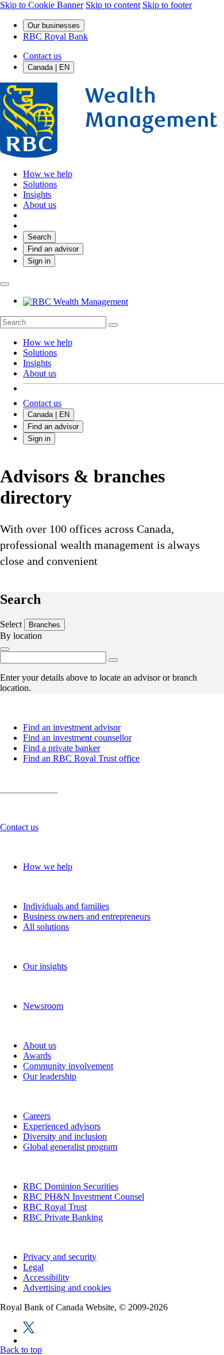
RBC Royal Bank (55, 36)
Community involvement (68, 1066)
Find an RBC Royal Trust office (81, 758)
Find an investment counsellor (77, 738)
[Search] (113, 325)
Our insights (45, 966)
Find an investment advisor (72, 727)
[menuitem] (112, 322)
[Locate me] (4, 649)
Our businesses (54, 25)
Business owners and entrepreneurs (86, 916)
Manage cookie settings (112, 1315)
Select (12, 624)
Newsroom (43, 1006)
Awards (37, 1056)
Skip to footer (167, 5)
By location (21, 636)
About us (39, 373)
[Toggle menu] (4, 284)
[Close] (202, 1108)
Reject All (112, 1245)
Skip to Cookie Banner (41, 5)
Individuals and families (66, 906)
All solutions (46, 927)
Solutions (40, 353)
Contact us (42, 56)
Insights (37, 363)
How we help (47, 342)
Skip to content (113, 5)
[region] (112, 1225)
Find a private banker (61, 748)
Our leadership (49, 1076)
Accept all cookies (112, 1281)
